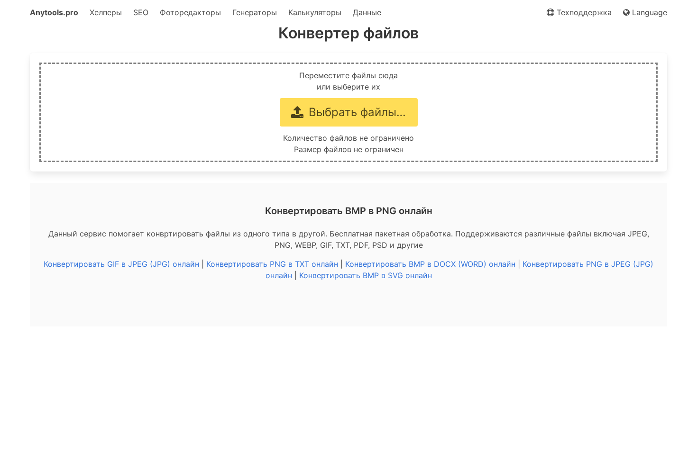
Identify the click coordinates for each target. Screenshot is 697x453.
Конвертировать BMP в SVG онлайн (365, 275)
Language (648, 12)
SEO (140, 12)
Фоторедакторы (190, 12)
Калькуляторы (314, 12)
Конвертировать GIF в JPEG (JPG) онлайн (121, 264)
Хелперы (106, 12)
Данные (367, 12)
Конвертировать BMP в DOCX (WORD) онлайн (430, 264)
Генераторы (254, 12)
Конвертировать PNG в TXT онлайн (272, 264)
